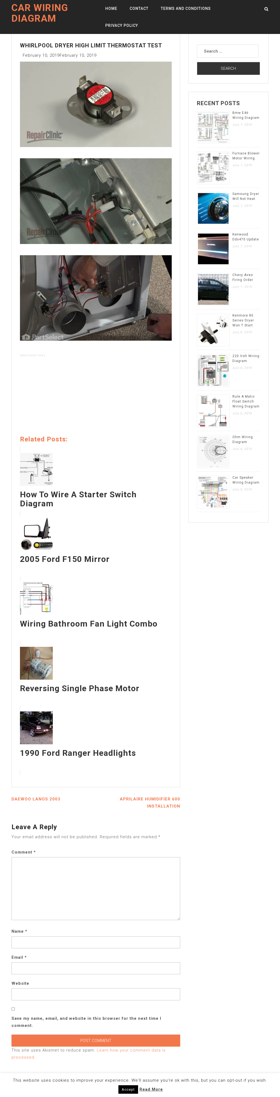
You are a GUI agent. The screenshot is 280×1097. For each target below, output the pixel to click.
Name (19, 931)
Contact (139, 8)
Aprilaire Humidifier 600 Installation (150, 803)
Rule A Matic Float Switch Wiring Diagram (245, 401)
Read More (151, 1089)
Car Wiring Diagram (39, 13)
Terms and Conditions (186, 8)
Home (111, 8)
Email (19, 957)
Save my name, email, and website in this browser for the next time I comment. (86, 1022)
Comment (23, 852)
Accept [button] (128, 1089)
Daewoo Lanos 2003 (35, 799)
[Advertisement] (96, 397)
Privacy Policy (121, 25)
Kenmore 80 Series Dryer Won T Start (243, 320)
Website (20, 983)
